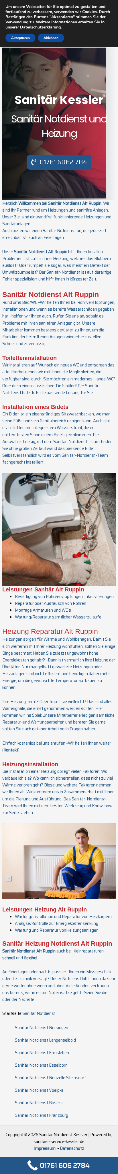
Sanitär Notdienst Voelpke (39, 1090)
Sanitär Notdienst (39, 1013)
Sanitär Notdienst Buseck (39, 1102)
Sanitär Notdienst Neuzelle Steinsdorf (50, 1077)
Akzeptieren (20, 38)
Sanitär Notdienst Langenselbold (45, 1040)
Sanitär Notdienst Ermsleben (42, 1052)
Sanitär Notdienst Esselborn (41, 1065)
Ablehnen (51, 38)
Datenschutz (72, 1148)
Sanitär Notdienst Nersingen (41, 1027)
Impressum (45, 1148)
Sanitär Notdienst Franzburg (41, 1115)
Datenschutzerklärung (40, 27)
